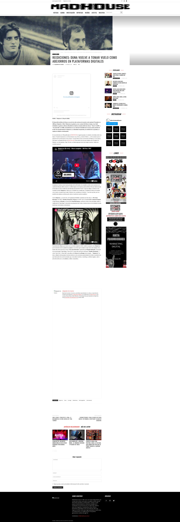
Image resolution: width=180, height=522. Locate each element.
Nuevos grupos (116, 78)
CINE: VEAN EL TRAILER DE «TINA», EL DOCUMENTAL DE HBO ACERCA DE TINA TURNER (62, 419)
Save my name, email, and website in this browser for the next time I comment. (71, 484)
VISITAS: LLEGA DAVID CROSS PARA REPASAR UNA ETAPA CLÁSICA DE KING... (119, 90)
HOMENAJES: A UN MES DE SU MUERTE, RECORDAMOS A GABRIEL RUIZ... (120, 105)
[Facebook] (122, 1)
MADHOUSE (74, 135)
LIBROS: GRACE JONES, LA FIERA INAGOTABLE (119, 97)
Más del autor (85, 426)
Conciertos (55, 439)
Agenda (62, 13)
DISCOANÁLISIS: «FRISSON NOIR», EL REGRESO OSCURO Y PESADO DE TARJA (76, 442)
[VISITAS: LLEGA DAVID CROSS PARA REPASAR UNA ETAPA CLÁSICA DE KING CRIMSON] (108, 90)
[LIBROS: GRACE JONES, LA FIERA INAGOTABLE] (108, 98)
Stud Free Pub (71, 140)
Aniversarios (115, 108)
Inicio (53, 52)
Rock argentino (82, 400)
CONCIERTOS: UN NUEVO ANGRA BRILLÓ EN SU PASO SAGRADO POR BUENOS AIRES (59, 443)
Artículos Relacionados (71, 426)
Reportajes (80, 13)
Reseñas (87, 13)
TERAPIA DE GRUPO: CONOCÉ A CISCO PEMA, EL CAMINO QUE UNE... (119, 75)
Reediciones (75, 400)
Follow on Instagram (112, 123)
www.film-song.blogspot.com (71, 297)
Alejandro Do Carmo (59, 64)
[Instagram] (124, 1)
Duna (65, 400)
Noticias (55, 13)
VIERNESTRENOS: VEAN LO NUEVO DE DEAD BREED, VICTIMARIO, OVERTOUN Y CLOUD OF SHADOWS (90, 419)
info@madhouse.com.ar (83, 516)
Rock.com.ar (93, 294)
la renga (69, 400)
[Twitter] (126, 1)
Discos (62, 52)
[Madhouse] (90, 6)
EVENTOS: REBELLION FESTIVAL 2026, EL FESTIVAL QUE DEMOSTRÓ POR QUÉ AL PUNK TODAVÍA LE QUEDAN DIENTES (93, 444)
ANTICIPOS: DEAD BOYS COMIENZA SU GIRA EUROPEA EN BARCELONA (120, 83)
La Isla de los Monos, (77, 294)
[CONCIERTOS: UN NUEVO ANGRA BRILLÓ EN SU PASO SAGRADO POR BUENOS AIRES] (60, 435)
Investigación (71, 13)
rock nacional (89, 400)
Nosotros (102, 13)
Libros (114, 99)
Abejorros (61, 400)
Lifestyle (94, 13)
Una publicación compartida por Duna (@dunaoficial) (71, 115)
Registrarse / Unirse (67, 0)
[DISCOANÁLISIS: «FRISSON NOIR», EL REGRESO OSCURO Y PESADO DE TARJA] (77, 435)
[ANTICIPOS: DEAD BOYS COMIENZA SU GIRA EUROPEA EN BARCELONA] (108, 83)
